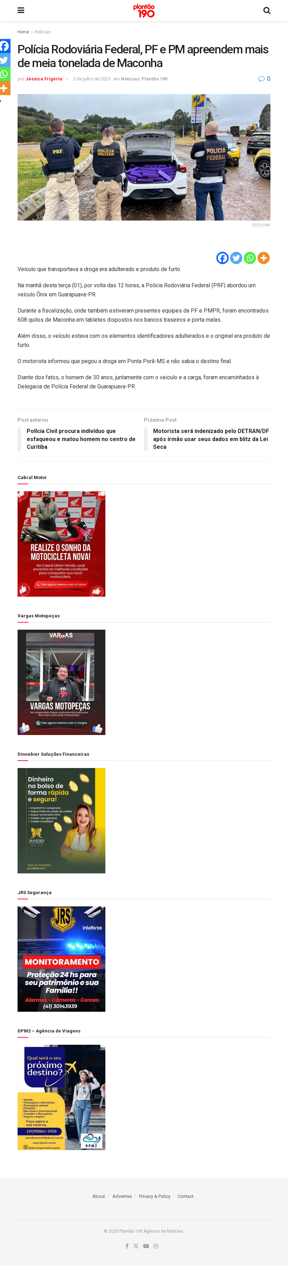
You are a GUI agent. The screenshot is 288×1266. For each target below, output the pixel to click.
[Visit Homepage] (144, 11)
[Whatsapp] (250, 258)
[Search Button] (266, 10)
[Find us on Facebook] (127, 1246)
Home (23, 31)
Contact (186, 1196)
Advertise (122, 1196)
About (98, 1196)
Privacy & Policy (154, 1196)
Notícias (43, 31)
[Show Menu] (21, 10)
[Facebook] (222, 258)
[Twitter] (236, 258)
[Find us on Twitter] (136, 1246)
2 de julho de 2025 (91, 78)
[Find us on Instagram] (155, 1246)
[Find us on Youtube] (146, 1246)
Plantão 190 (154, 78)
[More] (263, 258)
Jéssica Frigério (44, 78)
